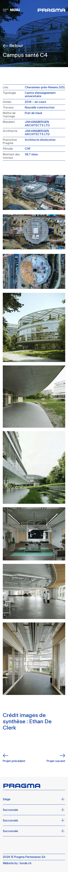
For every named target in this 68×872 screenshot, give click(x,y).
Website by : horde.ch (17, 863)
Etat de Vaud (33, 113)
